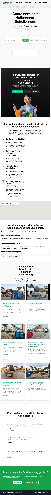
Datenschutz (45, 492)
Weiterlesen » (6, 316)
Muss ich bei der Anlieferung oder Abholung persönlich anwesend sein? (36, 344)
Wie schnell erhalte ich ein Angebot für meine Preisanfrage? (11, 304)
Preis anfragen (19, 2)
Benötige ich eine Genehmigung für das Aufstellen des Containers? (12, 383)
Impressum (40, 492)
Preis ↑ (32, 40)
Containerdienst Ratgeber (41, 2)
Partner (36, 492)
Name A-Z (26, 40)
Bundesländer (28, 2)
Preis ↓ (37, 40)
